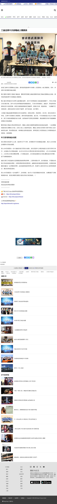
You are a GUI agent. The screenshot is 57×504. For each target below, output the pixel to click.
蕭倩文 (42, 271)
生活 (51, 17)
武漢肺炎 (14, 273)
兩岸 (26, 17)
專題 (7, 486)
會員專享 (8, 17)
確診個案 (21, 271)
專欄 (43, 17)
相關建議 (4, 498)
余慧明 (27, 271)
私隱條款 (23, 498)
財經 (34, 17)
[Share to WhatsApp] (36, 82)
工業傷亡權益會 (50, 271)
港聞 (22, 17)
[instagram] (31, 467)
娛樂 (21, 483)
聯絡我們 (10, 498)
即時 (14, 17)
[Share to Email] (38, 82)
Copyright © (29, 498)
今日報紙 (7, 467)
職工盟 (8, 273)
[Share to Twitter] (31, 82)
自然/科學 (21, 474)
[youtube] (44, 467)
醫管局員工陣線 (35, 271)
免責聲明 (16, 498)
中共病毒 (20, 273)
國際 (30, 17)
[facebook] (34, 467)
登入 (26, 268)
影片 (7, 469)
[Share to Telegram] (34, 82)
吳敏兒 (2, 273)
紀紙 (21, 476)
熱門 (18, 17)
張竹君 (7, 271)
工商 (21, 488)
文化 (21, 471)
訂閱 (35, 268)
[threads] (37, 467)
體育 (21, 478)
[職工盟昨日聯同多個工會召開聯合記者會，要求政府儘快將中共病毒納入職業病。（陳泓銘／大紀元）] (28, 54)
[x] (40, 467)
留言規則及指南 (2, 264)
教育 (21, 481)
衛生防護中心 (14, 271)
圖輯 (21, 486)
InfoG (38, 17)
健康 (55, 17)
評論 (47, 17)
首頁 (2, 17)
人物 (7, 490)
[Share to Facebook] (29, 82)
